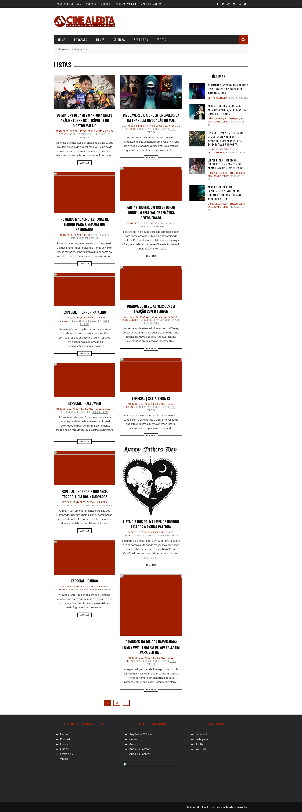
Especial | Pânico (84, 580)
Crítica (211, 118)
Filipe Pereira (157, 226)
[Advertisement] (184, 21)
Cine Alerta (208, 806)
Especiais (92, 317)
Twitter (200, 744)
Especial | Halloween (84, 403)
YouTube (201, 748)
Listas (83, 131)
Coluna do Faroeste (218, 149)
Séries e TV (141, 40)
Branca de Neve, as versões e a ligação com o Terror (151, 308)
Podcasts (80, 40)
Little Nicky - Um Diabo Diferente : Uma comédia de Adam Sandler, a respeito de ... (227, 164)
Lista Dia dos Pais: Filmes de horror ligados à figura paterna (151, 524)
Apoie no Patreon (126, 3)
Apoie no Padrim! (151, 3)
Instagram (202, 739)
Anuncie (106, 3)
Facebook (202, 734)
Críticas (119, 40)
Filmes (100, 40)
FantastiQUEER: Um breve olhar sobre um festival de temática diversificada (151, 212)
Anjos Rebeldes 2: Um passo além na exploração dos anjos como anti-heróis (227, 109)
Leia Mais (84, 162)
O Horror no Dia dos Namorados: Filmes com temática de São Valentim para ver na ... (151, 647)
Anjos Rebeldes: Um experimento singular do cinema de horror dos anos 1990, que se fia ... (225, 193)
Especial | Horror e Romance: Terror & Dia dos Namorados (85, 494)
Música (223, 98)
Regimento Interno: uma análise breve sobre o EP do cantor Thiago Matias (228, 89)
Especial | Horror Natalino (84, 312)
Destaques (62, 131)
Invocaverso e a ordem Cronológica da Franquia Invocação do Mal (151, 118)
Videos (161, 40)
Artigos (129, 316)
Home (61, 40)
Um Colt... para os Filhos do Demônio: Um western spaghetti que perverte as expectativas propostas (225, 138)
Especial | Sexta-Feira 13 (151, 398)
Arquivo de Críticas (69, 3)
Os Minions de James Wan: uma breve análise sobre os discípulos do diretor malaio (84, 120)
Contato (91, 3)
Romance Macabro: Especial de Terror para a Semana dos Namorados (84, 224)
